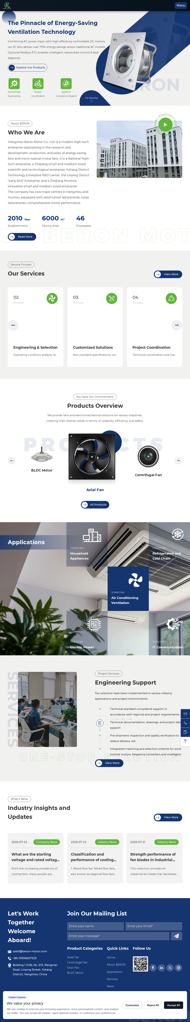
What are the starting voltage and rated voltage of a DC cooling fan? (35, 857)
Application (114, 972)
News (110, 986)
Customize (132, 1005)
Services (112, 979)
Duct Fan (73, 967)
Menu (181, 5)
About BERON (116, 964)
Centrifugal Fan (148, 475)
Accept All (173, 1005)
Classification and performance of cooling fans (92, 857)
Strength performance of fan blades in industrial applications (153, 857)
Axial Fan (95, 490)
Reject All (153, 1005)
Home (111, 957)
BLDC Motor (42, 470)
